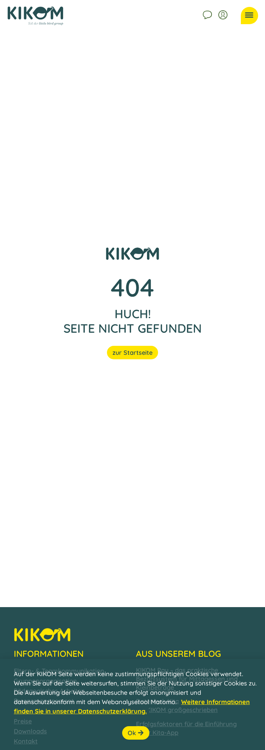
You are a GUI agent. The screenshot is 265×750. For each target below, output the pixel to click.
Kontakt (208, 14)
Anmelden (223, 14)
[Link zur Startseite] (35, 15)
